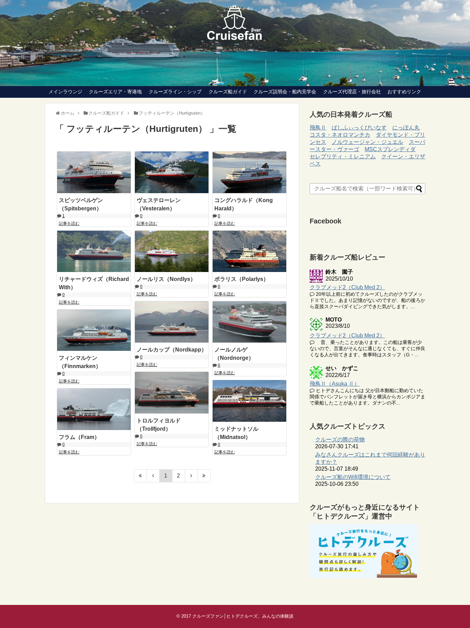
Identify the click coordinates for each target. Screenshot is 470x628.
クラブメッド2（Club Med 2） (347, 287)
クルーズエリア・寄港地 (115, 91)
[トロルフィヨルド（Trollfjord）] (172, 392)
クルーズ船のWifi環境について (353, 477)
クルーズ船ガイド (228, 91)
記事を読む (69, 223)
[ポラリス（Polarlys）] (249, 251)
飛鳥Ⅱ (318, 127)
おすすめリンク (404, 91)
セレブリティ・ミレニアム (343, 156)
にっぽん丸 (406, 127)
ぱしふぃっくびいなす (359, 127)
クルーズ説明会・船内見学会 (285, 91)
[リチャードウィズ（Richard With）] (94, 251)
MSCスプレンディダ (390, 149)
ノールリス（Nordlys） (166, 279)
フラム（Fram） (79, 437)
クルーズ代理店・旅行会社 (352, 91)
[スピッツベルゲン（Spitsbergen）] (94, 172)
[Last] (204, 475)
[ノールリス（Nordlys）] (172, 251)
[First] (140, 475)
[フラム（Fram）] (94, 409)
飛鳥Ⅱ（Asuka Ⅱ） (335, 384)
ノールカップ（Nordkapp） (172, 350)
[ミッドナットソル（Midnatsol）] (249, 400)
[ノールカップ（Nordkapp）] (172, 322)
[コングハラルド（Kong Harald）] (249, 172)
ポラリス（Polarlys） (241, 279)
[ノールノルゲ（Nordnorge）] (249, 322)
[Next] (191, 475)
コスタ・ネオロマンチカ (340, 135)
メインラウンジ (65, 91)
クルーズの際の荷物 (340, 439)
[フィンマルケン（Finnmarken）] (94, 330)
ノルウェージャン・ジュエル (367, 142)
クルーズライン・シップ (175, 91)
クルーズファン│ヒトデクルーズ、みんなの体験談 (242, 616)
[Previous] (153, 475)
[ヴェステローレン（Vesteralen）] (172, 172)
